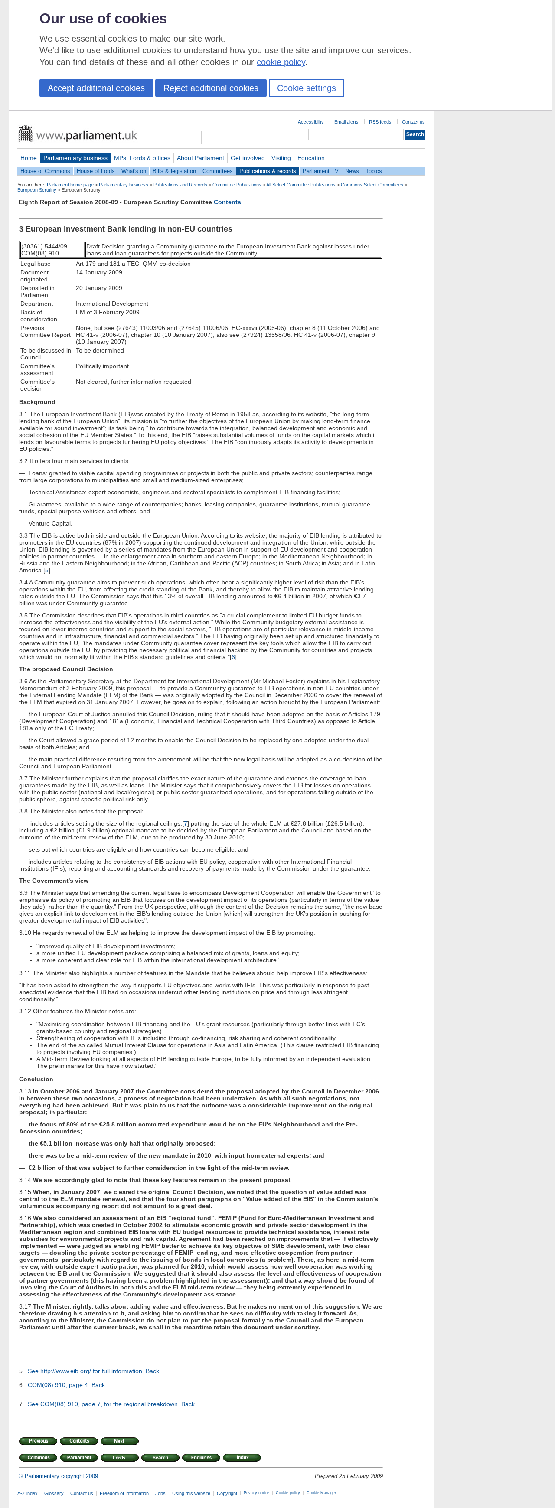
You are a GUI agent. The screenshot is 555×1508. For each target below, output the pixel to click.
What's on (133, 171)
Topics (374, 171)
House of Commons (45, 171)
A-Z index (27, 1493)
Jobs (160, 1493)
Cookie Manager (321, 1493)
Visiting (281, 157)
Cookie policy (288, 1493)
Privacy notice (256, 1493)
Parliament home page (70, 184)
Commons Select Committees (372, 184)
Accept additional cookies (96, 88)
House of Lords (96, 171)
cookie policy (281, 62)
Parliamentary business (75, 157)
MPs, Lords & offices (142, 157)
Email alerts (346, 121)
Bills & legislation (174, 171)
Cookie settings (306, 88)
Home (28, 157)
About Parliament (200, 157)
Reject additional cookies (210, 88)
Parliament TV (321, 171)
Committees (217, 171)
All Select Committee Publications (301, 184)
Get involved (248, 157)
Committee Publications (236, 184)
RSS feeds (380, 121)
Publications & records (267, 171)
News (352, 171)
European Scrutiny (36, 190)
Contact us (413, 121)
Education (311, 157)
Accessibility (311, 121)
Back (152, 1371)
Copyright (227, 1493)
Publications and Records (180, 184)
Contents (227, 202)
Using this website (191, 1493)
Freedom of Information (124, 1493)
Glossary (54, 1493)
